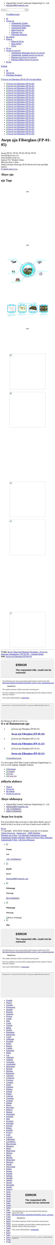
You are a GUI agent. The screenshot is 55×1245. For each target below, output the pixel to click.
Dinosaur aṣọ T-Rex (9, 835)
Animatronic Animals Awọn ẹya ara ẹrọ (27, 55)
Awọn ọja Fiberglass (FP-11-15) (27, 743)
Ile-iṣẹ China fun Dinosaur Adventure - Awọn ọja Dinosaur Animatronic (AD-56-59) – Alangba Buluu (24, 653)
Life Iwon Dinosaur (26, 840)
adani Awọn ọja (17, 30)
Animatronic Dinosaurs (20, 25)
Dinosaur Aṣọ (16, 32)
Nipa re (9, 39)
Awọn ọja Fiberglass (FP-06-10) (19, 656)
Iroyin (8, 62)
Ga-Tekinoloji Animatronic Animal (32, 835)
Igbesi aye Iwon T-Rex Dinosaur (39, 838)
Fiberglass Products (19, 35)
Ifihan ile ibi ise (17, 41)
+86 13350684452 (13, 809)
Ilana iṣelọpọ (16, 44)
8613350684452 (12, 898)
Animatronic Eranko (19, 23)
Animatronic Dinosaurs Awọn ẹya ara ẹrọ (28, 53)
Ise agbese (10, 37)
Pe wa (8, 48)
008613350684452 (13, 811)
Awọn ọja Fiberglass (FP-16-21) (28, 753)
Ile (7, 19)
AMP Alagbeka (34, 833)
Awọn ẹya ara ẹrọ (13, 50)
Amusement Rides (18, 28)
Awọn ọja (10, 21)
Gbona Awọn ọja (8, 833)
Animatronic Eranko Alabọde (13, 838)
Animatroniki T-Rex (9, 840)
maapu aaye (21, 833)
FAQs (13, 46)
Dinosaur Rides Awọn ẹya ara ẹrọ (24, 60)
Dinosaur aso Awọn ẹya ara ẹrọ (24, 57)
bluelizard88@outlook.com (17, 5)
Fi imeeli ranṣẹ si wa (9, 169)
